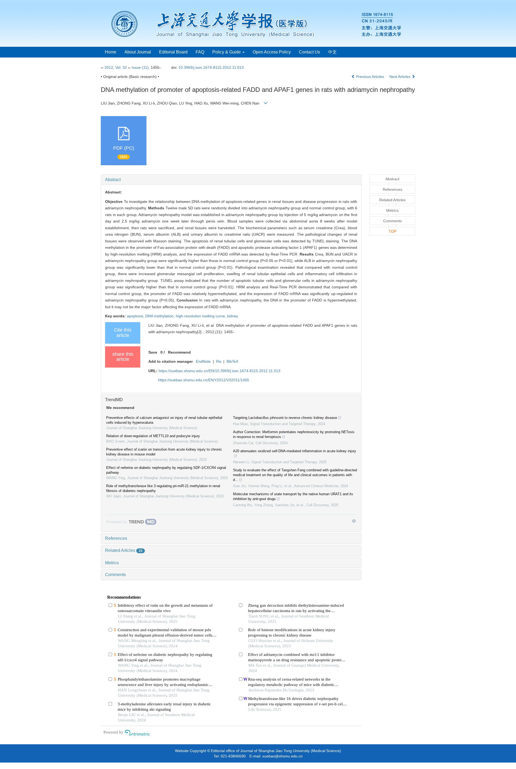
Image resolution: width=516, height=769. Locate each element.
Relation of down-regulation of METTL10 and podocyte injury (153, 436)
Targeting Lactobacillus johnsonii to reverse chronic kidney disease (285, 418)
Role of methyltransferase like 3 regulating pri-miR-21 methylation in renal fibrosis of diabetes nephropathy (163, 488)
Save (152, 352)
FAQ (200, 52)
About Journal (137, 52)
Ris (218, 361)
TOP (392, 231)
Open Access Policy (272, 52)
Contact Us (309, 52)
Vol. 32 (121, 67)
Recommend (179, 352)
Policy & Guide (227, 52)
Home (110, 52)
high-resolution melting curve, (201, 316)
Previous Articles (370, 76)
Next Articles (400, 76)
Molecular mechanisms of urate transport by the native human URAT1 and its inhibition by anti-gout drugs (293, 496)
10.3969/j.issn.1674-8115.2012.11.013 (211, 67)
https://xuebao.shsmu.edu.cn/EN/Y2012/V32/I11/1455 (203, 380)
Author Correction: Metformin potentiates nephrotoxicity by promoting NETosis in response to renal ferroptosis (293, 434)
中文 (332, 52)
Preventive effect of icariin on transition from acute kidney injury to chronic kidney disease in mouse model (164, 451)
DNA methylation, (160, 316)
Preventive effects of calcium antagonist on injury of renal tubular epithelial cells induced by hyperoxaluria (164, 420)
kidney (232, 316)
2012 (109, 67)
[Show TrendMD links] (354, 521)
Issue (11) (140, 67)
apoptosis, (136, 316)
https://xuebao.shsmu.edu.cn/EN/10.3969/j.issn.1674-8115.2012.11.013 (219, 371)
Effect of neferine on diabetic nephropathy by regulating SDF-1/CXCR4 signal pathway (166, 470)
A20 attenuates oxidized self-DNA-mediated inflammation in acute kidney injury (294, 451)
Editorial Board (173, 52)
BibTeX (232, 361)
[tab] (231, 180)
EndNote (203, 361)
